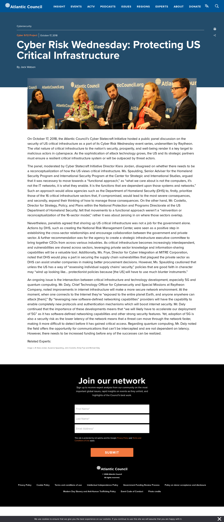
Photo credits (154, 491)
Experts (161, 7)
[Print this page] (215, 29)
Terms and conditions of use (68, 485)
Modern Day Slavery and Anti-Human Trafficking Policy (89, 491)
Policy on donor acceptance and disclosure (185, 485)
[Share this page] (215, 35)
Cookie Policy (43, 485)
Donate (195, 7)
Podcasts (108, 7)
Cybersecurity (24, 26)
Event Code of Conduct (132, 491)
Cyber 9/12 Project (27, 35)
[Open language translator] (207, 6)
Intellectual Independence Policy (102, 485)
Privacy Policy (122, 438)
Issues (126, 7)
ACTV (91, 7)
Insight (59, 7)
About (179, 7)
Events (76, 7)
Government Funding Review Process (141, 485)
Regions (143, 7)
